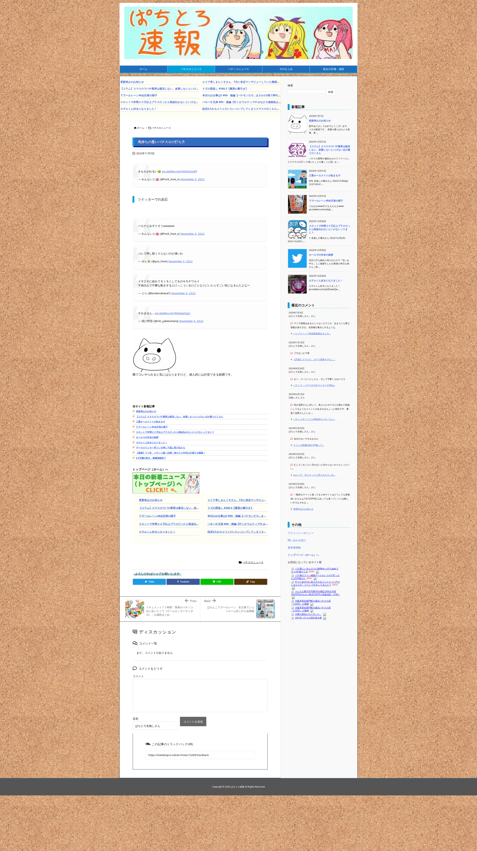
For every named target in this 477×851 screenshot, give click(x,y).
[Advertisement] (200, 394)
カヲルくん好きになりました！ (138, 108)
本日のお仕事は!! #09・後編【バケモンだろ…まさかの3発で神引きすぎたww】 (249, 95)
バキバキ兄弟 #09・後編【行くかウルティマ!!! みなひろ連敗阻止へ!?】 (244, 102)
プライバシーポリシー (301, 533)
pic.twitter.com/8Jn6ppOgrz (172, 313)
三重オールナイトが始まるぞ (150, 421)
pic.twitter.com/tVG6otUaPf (179, 171)
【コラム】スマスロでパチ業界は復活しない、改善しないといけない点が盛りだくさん (171, 88)
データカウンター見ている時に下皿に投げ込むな (160, 447)
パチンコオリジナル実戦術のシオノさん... (314, 419)
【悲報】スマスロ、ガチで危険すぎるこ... (314, 359)
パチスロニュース (161, 127)
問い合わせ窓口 (297, 540)
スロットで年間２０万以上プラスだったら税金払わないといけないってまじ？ (166, 102)
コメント (138, 676)
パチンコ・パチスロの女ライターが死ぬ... (314, 385)
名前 (135, 718)
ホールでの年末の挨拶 (147, 437)
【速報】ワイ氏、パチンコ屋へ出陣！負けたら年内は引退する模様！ (170, 452)
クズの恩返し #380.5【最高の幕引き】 (225, 88)
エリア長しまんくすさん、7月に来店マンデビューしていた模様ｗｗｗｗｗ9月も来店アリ (254, 82)
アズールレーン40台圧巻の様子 (138, 95)
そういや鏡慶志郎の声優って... (308, 445)
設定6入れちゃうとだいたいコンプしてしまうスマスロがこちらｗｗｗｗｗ (246, 108)
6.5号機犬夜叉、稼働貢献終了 (151, 458)
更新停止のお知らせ (132, 82)
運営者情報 (294, 547)
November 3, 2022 (192, 179)
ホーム (140, 127)
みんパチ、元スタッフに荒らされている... (314, 475)
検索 (290, 85)
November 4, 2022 (183, 293)
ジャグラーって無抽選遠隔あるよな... (312, 333)
